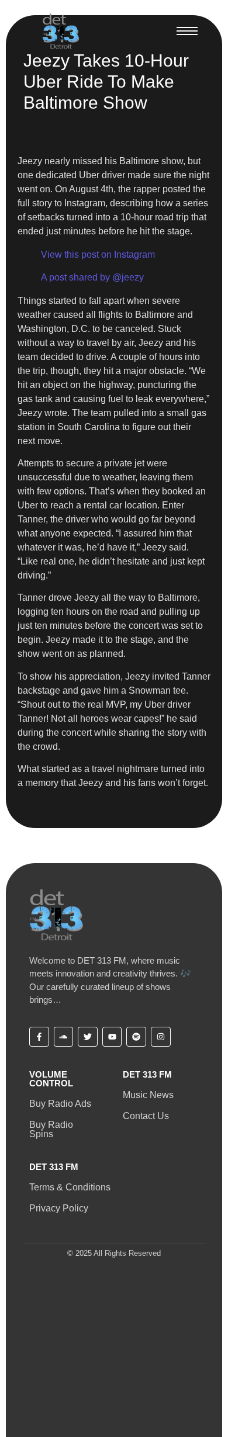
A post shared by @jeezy (92, 277)
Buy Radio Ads (60, 1104)
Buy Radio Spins (51, 1129)
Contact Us (146, 1116)
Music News (148, 1095)
